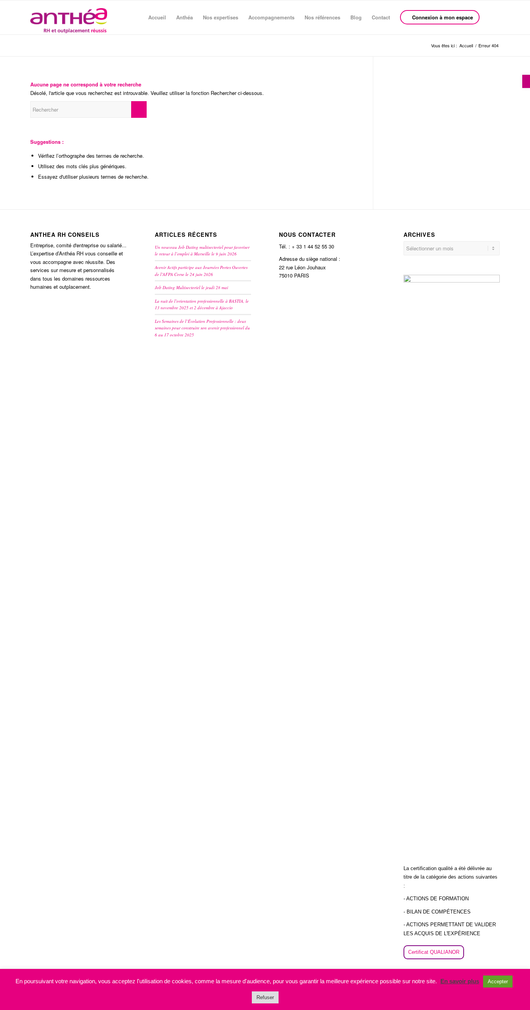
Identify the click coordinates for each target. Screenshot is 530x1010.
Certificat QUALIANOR (433, 952)
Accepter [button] (498, 981)
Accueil (466, 45)
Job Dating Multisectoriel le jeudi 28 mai (191, 287)
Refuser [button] (265, 997)
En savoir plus (459, 981)
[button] (526, 81)
